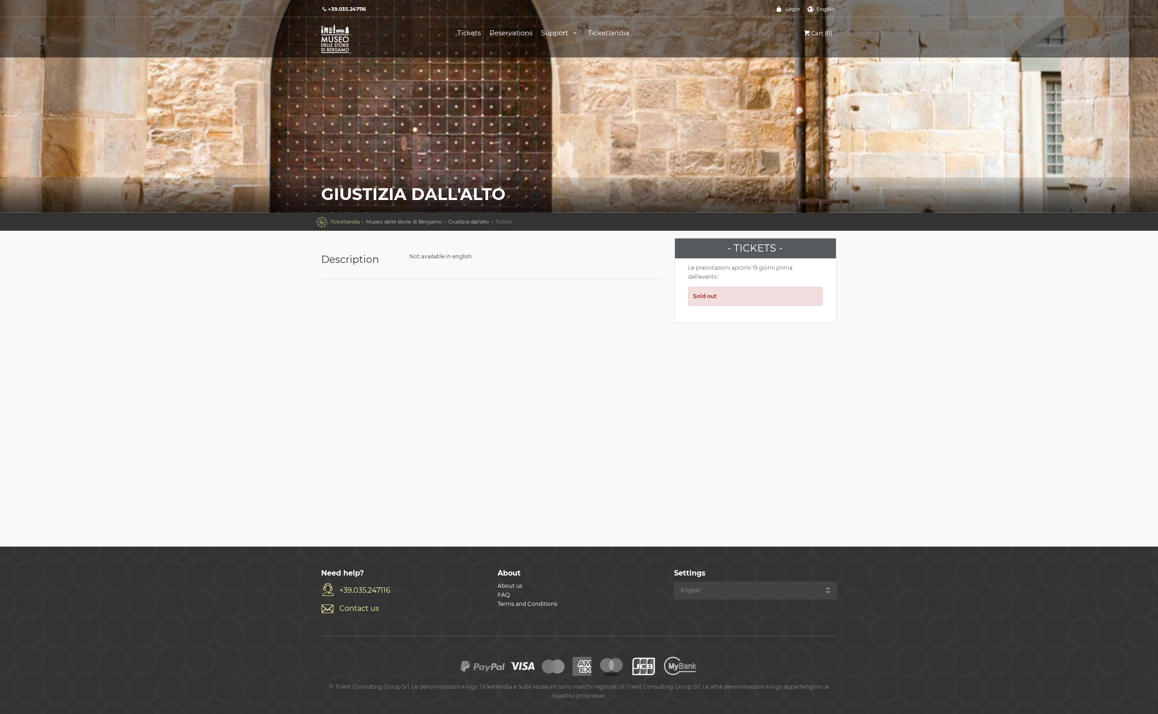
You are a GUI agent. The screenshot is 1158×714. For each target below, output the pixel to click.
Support (555, 33)
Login (793, 9)
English (825, 9)
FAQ (504, 594)
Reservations (510, 33)
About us (510, 585)
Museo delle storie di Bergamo (404, 222)
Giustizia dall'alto (468, 222)
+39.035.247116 (364, 590)
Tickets (469, 33)
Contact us (359, 608)
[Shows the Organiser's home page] (379, 37)
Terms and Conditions (527, 603)
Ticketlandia (608, 33)
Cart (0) (821, 33)
